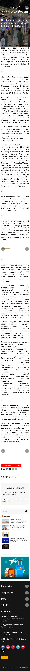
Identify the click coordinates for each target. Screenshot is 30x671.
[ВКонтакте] (7, 469)
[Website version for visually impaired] (26, 12)
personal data (6, 502)
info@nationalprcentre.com (12, 624)
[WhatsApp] (13, 469)
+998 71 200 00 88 (10, 616)
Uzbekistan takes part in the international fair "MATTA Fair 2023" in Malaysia (14, 12)
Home (3, 11)
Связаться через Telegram (12, 465)
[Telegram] (16, 469)
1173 (3, 641)
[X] (10, 469)
